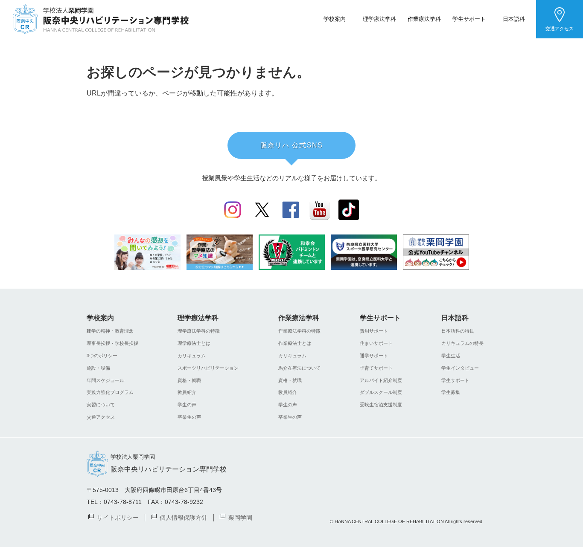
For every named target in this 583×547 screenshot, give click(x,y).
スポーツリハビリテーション (208, 367)
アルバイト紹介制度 (381, 380)
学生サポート (469, 18)
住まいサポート (376, 343)
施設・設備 (98, 367)
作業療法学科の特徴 (299, 330)
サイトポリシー (118, 517)
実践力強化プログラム (110, 392)
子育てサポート (376, 367)
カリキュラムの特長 (462, 343)
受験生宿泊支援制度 (381, 404)
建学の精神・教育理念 (110, 330)
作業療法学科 (424, 18)
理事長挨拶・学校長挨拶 (112, 343)
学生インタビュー (460, 367)
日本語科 (514, 18)
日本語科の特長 (457, 330)
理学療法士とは (194, 343)
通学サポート (374, 355)
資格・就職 (189, 380)
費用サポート (374, 330)
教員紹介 (187, 392)
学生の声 (187, 404)
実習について (101, 404)
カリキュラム (192, 355)
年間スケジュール (105, 380)
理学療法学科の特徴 (199, 330)
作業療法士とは (294, 343)
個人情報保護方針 (183, 517)
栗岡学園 (240, 517)
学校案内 (335, 18)
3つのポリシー (102, 355)
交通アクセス (559, 28)
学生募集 (450, 392)
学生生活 (450, 355)
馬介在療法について (299, 367)
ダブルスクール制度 (381, 392)
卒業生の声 (189, 417)
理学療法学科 (379, 18)
